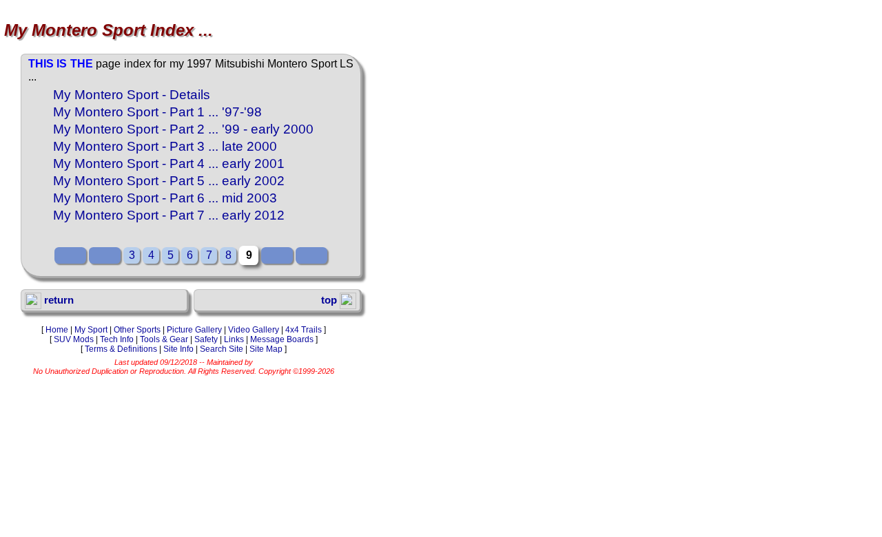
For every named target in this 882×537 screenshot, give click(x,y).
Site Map (266, 349)
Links (234, 339)
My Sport (90, 330)
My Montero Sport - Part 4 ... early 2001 (169, 163)
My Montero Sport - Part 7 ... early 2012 (169, 215)
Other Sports (137, 330)
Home (56, 330)
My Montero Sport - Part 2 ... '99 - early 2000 (183, 129)
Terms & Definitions (121, 349)
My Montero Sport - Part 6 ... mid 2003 (165, 198)
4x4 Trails (303, 330)
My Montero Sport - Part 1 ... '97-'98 (157, 112)
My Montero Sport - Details (131, 94)
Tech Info (117, 339)
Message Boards (282, 339)
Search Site (221, 349)
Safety (206, 339)
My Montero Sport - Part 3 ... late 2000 (165, 146)
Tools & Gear (164, 339)
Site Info (178, 349)
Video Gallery (253, 330)
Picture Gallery (194, 330)
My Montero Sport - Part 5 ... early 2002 (169, 180)
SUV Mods (74, 339)
